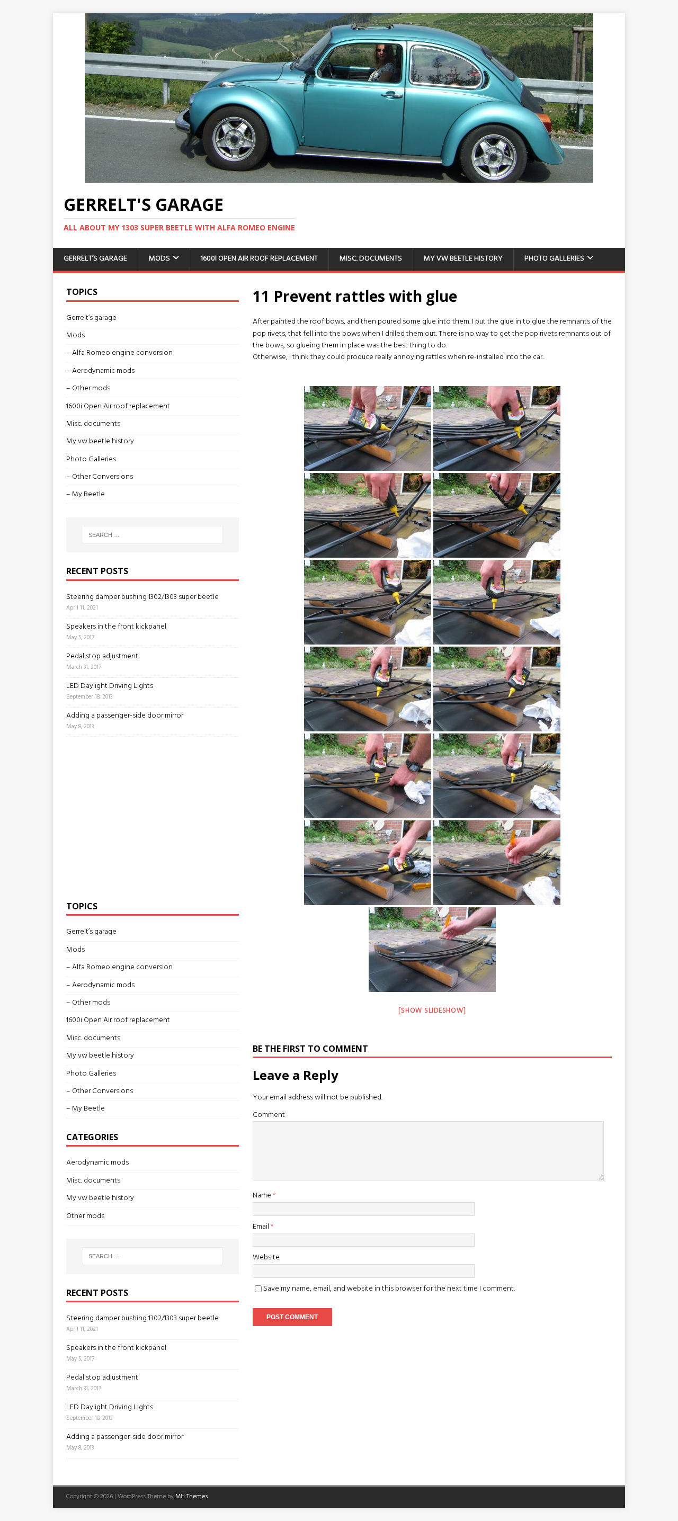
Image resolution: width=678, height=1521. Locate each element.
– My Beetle (85, 494)
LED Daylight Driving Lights (109, 686)
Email (262, 1227)
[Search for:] (152, 535)
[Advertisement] (145, 816)
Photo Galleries (554, 259)
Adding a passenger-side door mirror (124, 716)
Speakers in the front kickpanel (116, 627)
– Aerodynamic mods (100, 371)
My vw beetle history (463, 259)
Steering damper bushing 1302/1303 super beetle (142, 597)
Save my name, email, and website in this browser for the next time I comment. (389, 1289)
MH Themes (191, 1496)
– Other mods (88, 388)
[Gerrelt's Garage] (339, 177)
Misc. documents (371, 259)
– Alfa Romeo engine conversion (119, 353)
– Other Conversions (99, 477)
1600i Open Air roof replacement (259, 259)
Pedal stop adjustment (102, 656)
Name (263, 1195)
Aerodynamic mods (97, 1163)
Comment (269, 1115)
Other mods (85, 1216)
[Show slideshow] (432, 1010)
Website (266, 1257)
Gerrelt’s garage (95, 259)
